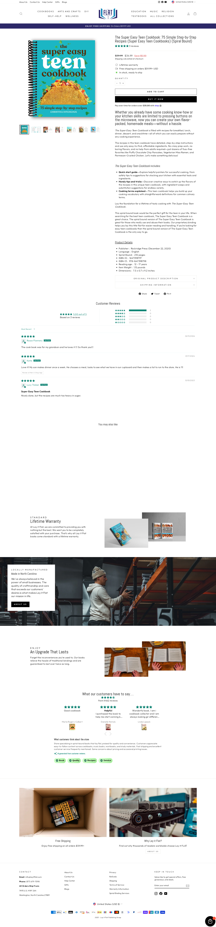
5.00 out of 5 (80, 314)
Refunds (113, 876)
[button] (122, 46)
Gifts (57, 2)
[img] (28, 336)
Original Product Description (156, 278)
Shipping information (156, 285)
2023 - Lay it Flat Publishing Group (108, 917)
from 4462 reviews (108, 700)
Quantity (121, 78)
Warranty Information (119, 889)
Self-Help (55, 16)
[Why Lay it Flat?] (153, 812)
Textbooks (139, 16)
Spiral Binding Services (119, 893)
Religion (168, 11)
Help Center (47, 2)
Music (154, 11)
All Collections (162, 16)
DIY (86, 11)
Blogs (64, 2)
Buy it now (156, 99)
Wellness (72, 16)
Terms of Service (116, 885)
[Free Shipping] (63, 812)
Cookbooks (46, 11)
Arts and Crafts (69, 11)
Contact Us (35, 2)
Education (138, 11)
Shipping (119, 59)
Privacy (112, 872)
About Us (23, 2)
